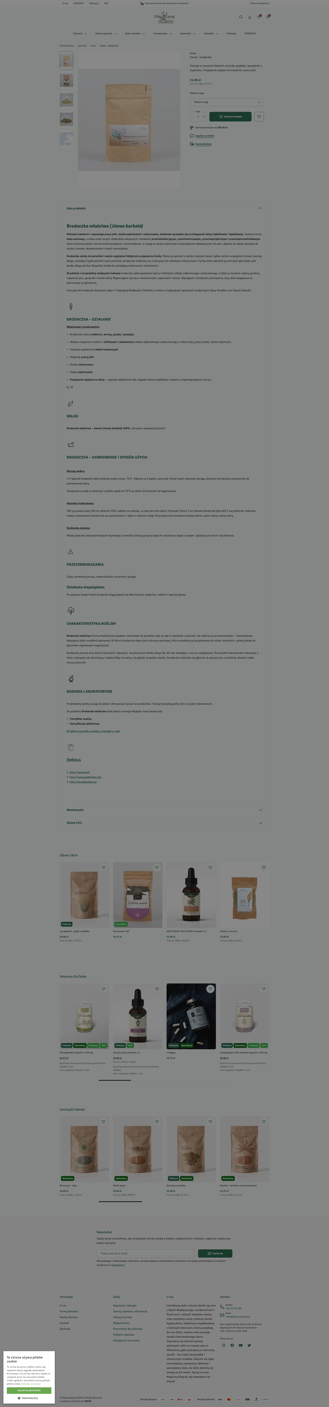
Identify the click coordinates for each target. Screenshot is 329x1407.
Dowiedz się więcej (30, 1383)
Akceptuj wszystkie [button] (29, 1390)
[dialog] (29, 1377)
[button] (29, 1398)
